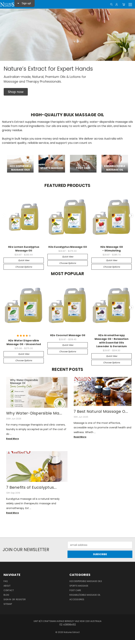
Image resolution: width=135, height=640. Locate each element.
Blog (6, 594)
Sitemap (8, 603)
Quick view (23, 260)
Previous (4, 215)
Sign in (8, 599)
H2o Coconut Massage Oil (67, 335)
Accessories (76, 599)
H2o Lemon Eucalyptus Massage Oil (23, 248)
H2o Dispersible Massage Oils (85, 581)
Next (131, 215)
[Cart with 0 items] (124, 4)
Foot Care (75, 590)
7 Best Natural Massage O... (101, 411)
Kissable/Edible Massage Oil (84, 594)
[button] (16, 92)
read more (12, 438)
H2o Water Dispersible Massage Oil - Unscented (24, 342)
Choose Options (23, 266)
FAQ (6, 581)
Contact (9, 590)
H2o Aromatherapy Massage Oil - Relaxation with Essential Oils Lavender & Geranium (112, 341)
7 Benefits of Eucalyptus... (31, 487)
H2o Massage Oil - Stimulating (111, 248)
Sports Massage (78, 585)
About (7, 585)
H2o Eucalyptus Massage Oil (67, 247)
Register (21, 599)
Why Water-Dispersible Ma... (34, 413)
